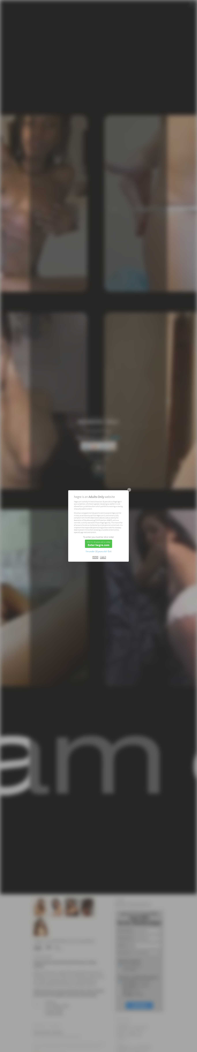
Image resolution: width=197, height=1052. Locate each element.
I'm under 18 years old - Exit (98, 551)
